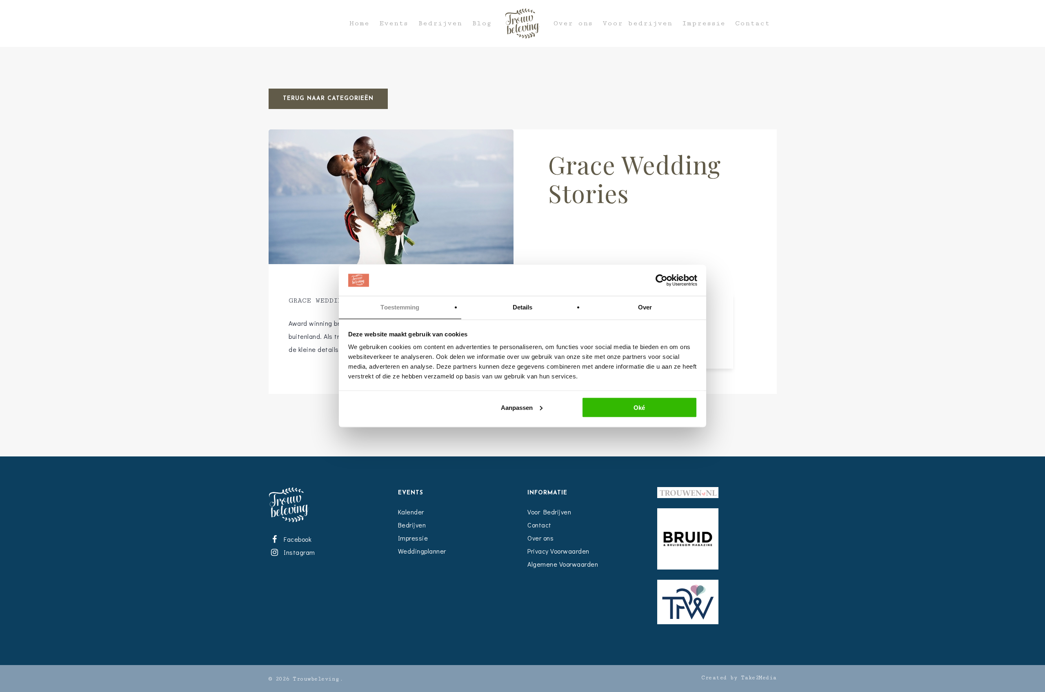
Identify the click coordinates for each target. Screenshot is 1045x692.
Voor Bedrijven (549, 511)
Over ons (573, 23)
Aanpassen (517, 407)
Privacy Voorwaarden (558, 551)
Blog (481, 23)
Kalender (411, 511)
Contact (752, 23)
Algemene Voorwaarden (562, 564)
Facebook (296, 539)
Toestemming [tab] (399, 307)
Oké (639, 407)
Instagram (298, 552)
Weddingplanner (422, 551)
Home (359, 23)
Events (393, 23)
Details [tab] (523, 307)
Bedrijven (440, 23)
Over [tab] (645, 307)
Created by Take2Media (739, 677)
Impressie (703, 23)
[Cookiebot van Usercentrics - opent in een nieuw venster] (661, 280)
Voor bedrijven (637, 23)
